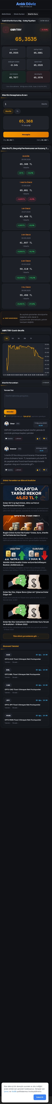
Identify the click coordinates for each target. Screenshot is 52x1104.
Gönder (10, 412)
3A (25, 338)
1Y (31, 338)
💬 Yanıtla (8, 438)
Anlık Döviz (6, 14)
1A (19, 338)
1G (7, 338)
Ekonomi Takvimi (11, 646)
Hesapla (26, 134)
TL (17, 111)
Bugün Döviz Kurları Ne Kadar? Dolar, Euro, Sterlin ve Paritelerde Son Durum (25, 534)
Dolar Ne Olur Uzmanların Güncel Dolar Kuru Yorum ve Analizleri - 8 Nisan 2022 (26, 623)
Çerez (6, 1091)
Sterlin (8, 111)
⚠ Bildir (18, 438)
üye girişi (27, 416)
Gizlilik (14, 1091)
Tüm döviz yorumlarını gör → (26, 636)
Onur (12, 424)
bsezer (13, 449)
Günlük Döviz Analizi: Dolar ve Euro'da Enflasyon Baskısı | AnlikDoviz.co (24, 563)
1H (13, 338)
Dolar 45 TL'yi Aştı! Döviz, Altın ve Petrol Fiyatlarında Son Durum (21, 504)
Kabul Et (39, 1097)
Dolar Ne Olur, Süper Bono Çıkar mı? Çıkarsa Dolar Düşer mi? (25, 593)
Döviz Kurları (19, 14)
